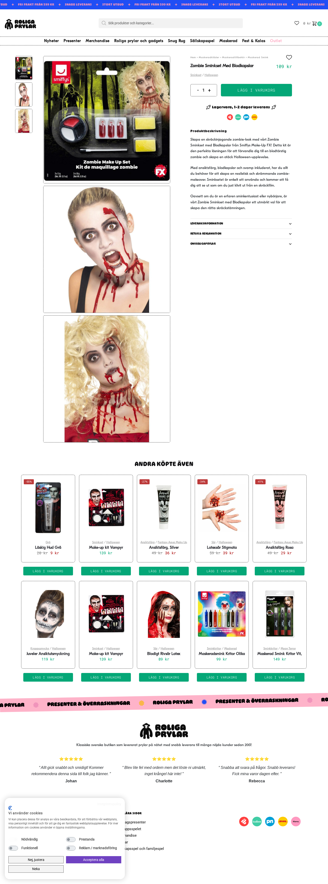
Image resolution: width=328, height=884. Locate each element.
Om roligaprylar (203, 244)
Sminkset (195, 75)
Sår (214, 542)
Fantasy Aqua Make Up (172, 542)
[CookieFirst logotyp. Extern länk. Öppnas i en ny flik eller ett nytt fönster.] (10, 808)
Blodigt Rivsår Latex (163, 654)
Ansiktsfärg (147, 542)
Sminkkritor (214, 648)
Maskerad (230, 648)
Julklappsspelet (128, 829)
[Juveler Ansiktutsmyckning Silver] (48, 614)
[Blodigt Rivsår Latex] (164, 614)
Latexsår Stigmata (222, 548)
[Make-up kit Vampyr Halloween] (106, 507)
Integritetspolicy (109, 804)
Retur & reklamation (206, 234)
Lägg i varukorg (256, 90)
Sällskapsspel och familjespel (140, 849)
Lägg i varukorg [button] (48, 571)
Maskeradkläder (209, 57)
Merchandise (126, 835)
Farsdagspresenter (131, 822)
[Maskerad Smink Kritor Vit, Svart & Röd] (279, 614)
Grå (48, 542)
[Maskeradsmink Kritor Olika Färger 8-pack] (222, 614)
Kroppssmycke (39, 648)
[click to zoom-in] (106, 119)
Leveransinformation (206, 223)
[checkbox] (13, 839)
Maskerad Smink (258, 57)
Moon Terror (288, 648)
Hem (193, 57)
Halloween (211, 75)
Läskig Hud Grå (48, 548)
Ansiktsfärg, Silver (164, 548)
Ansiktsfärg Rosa (279, 548)
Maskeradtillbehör (233, 57)
